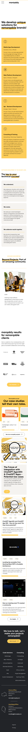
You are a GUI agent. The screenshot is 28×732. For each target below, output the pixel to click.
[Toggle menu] (2, 2)
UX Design (20, 659)
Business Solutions (8, 666)
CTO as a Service (20, 670)
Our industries (12, 384)
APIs (8, 673)
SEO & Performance (20, 680)
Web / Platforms (8, 659)
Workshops (20, 666)
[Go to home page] (14, 3)
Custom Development (7, 677)
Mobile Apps (8, 656)
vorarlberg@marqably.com (15, 714)
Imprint (14, 724)
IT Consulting (20, 656)
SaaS (7, 670)
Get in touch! (13, 641)
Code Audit (20, 663)
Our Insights (13, 619)
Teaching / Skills (20, 677)
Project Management (20, 673)
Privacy (14, 727)
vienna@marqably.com (14, 698)
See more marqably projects (13, 434)
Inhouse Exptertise (7, 663)
